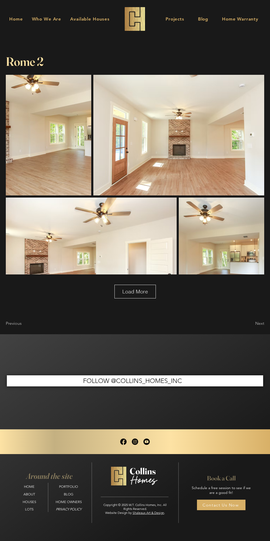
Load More (135, 291)
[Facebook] (123, 442)
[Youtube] (146, 442)
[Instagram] (135, 442)
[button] (90, 19)
